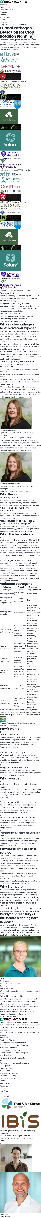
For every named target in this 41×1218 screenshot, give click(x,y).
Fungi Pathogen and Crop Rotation (14, 1045)
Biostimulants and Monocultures (13, 1043)
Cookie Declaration (18, 1138)
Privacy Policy (5, 1138)
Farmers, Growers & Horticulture (13, 1058)
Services (3, 5)
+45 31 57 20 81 (6, 989)
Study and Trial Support (9, 1040)
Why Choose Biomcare (9, 1073)
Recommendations (7, 1078)
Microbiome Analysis (8, 1048)
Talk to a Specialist (23, 935)
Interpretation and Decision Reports (14, 1053)
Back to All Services (8, 1016)
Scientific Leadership (8, 1076)
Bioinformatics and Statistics (11, 1050)
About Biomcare (6, 1068)
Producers (4, 1060)
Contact (3, 15)
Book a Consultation (8, 935)
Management (5, 1071)
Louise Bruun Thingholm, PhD (12, 1001)
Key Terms (4, 1091)
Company (4, 12)
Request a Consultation (9, 50)
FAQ (1, 1094)
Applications (5, 7)
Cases (11, 10)
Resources (4, 10)
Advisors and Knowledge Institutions (14, 1063)
